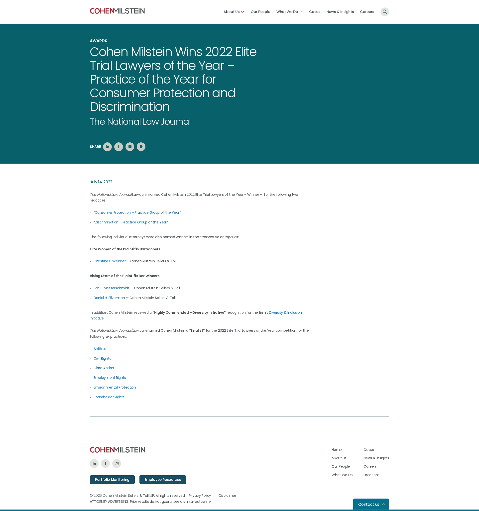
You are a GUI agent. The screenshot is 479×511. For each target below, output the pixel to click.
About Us (232, 11)
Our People (260, 11)
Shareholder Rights (109, 397)
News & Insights (340, 11)
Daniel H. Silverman (109, 297)
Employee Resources (163, 479)
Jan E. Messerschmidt (111, 288)
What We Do (287, 11)
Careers (367, 11)
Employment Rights (110, 377)
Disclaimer (227, 495)
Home (337, 449)
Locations (371, 474)
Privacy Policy (200, 495)
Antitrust (101, 348)
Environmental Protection (115, 387)
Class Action (104, 367)
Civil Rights (102, 358)
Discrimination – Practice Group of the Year (131, 222)
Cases (314, 11)
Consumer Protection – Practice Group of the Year (137, 212)
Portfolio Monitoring (112, 479)
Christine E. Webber (109, 261)
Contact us (368, 504)
